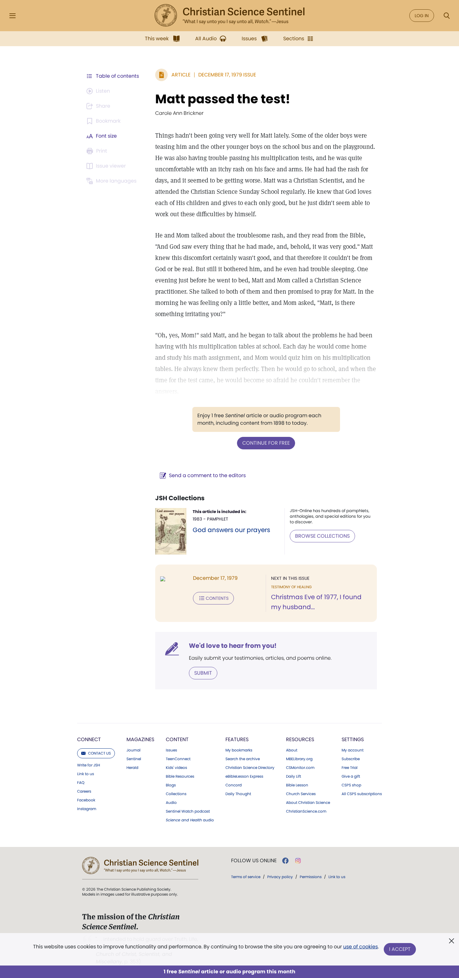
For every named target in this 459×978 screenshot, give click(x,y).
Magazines (140, 739)
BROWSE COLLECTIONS (322, 536)
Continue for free (266, 443)
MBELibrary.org (299, 759)
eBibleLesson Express (244, 776)
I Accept (400, 949)
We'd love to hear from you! (233, 645)
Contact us (99, 753)
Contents (217, 598)
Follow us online (254, 860)
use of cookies (360, 946)
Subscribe (351, 759)
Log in (422, 15)
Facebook (86, 800)
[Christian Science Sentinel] (229, 15)
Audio (171, 802)
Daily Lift (293, 776)
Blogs (171, 785)
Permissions (311, 876)
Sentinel (133, 759)
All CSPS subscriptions (362, 794)
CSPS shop (351, 785)
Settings (353, 739)
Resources (300, 739)
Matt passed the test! (222, 99)
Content (177, 739)
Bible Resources (180, 776)
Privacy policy (280, 876)
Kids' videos (176, 768)
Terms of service (245, 876)
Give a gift (351, 776)
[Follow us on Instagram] (298, 860)
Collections (176, 794)
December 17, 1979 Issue (227, 74)
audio (190, 820)
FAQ (80, 783)
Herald (132, 768)
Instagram (86, 809)
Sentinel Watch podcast (188, 811)
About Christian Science (308, 802)
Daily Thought (238, 794)
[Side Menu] (12, 15)
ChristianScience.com (306, 811)
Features (237, 739)
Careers (84, 791)
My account (352, 750)
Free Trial (350, 768)
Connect (89, 739)
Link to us (85, 774)
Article (180, 74)
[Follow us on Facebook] (285, 860)
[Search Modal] (446, 15)
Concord (233, 785)
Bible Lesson (297, 785)
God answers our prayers (231, 530)
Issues (171, 750)
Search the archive (242, 759)
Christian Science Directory (249, 768)
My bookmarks (238, 750)
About (291, 750)
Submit (203, 673)
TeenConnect (178, 759)
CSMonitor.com (300, 768)
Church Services (301, 794)
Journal (133, 750)
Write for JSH (88, 765)
